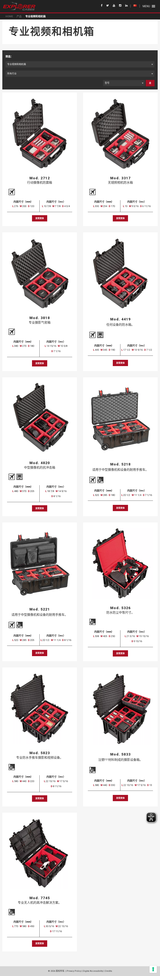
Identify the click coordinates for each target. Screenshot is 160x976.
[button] (146, 6)
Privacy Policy (74, 971)
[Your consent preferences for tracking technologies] (153, 969)
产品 (19, 16)
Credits (108, 971)
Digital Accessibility (93, 971)
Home (9, 16)
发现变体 (39, 218)
